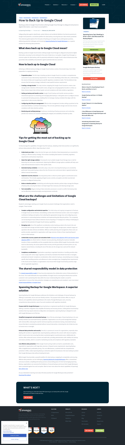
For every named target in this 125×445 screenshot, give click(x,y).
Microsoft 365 (68, 412)
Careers (99, 418)
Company (72, 5)
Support (99, 424)
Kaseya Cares (100, 421)
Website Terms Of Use (63, 442)
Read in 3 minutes (86, 128)
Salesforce (68, 418)
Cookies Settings (72, 442)
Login (103, 5)
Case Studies (85, 421)
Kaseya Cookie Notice (7, 431)
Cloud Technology (27, 17)
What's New (68, 421)
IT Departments (55, 412)
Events (83, 415)
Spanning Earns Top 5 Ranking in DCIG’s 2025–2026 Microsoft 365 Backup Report (93, 37)
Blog (83, 418)
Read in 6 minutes (86, 91)
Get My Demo (94, 78)
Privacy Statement (53, 442)
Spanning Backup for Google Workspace (57, 41)
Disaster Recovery (35, 17)
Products (47, 5)
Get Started (83, 5)
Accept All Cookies (15, 435)
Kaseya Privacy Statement (8, 432)
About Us (99, 412)
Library (83, 412)
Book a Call (94, 5)
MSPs (52, 415)
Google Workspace (43, 17)
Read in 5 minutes (86, 100)
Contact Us (99, 415)
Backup (21, 17)
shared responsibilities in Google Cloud (30, 282)
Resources (64, 5)
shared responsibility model (29, 273)
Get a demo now (23, 369)
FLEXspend (54, 418)
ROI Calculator (85, 424)
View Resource (94, 50)
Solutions (55, 5)
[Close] (26, 423)
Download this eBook (25, 375)
